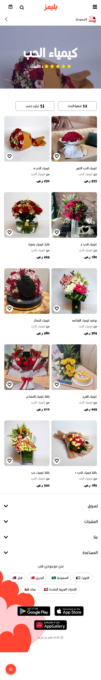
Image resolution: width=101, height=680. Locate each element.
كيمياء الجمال (42, 320)
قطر (19, 577)
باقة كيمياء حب (40, 472)
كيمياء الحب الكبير (86, 168)
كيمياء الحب (88, 174)
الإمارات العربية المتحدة (62, 589)
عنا (95, 537)
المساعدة (90, 553)
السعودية (62, 577)
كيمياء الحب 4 (41, 168)
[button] (95, 7)
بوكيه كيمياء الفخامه (84, 320)
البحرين (39, 577)
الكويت (85, 577)
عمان (32, 589)
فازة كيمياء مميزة (39, 244)
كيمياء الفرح (89, 396)
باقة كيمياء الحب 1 (86, 472)
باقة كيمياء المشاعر (38, 396)
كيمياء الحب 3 (89, 244)
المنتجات (91, 522)
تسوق (93, 506)
